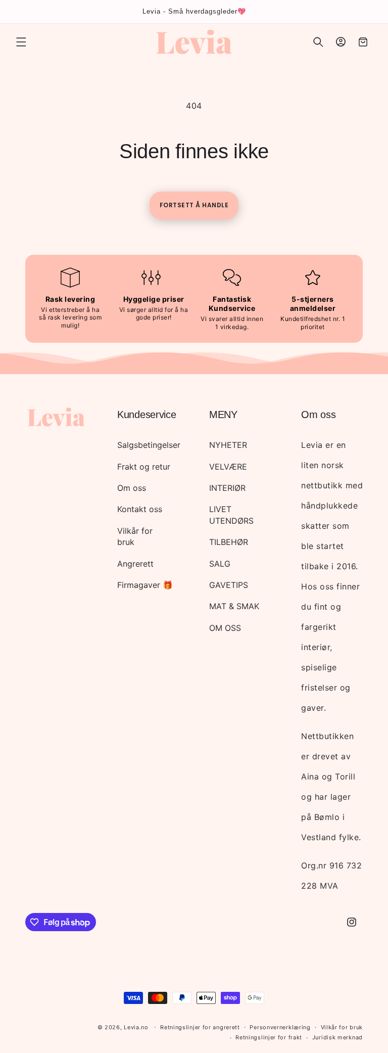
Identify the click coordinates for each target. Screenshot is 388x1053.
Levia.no (136, 1027)
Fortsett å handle (194, 205)
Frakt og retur (143, 467)
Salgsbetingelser (148, 445)
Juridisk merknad (337, 1037)
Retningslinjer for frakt (268, 1037)
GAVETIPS (228, 585)
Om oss (131, 488)
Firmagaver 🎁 (145, 585)
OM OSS (225, 628)
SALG (219, 564)
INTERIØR (227, 488)
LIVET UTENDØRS (231, 514)
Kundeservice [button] (146, 414)
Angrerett (135, 564)
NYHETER (228, 445)
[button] (21, 42)
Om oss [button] (318, 414)
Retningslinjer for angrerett (200, 1027)
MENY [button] (223, 414)
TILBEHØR (228, 542)
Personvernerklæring (280, 1027)
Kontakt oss (139, 509)
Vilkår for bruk (135, 536)
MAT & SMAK (234, 606)
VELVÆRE (228, 467)
